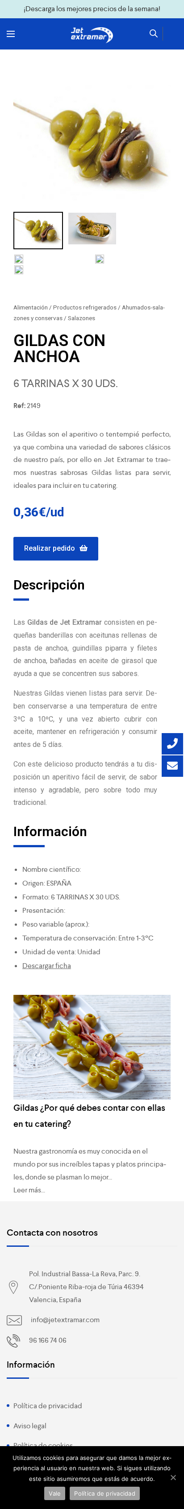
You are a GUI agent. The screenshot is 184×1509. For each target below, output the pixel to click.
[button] (55, 549)
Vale (55, 1493)
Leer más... (29, 1190)
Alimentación (30, 307)
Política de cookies (43, 1445)
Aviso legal (29, 1426)
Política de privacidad (47, 1405)
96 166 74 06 (48, 1340)
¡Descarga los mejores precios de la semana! (92, 8)
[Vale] (172, 1477)
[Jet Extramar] (92, 35)
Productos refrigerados (85, 307)
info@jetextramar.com (65, 1319)
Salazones (81, 318)
